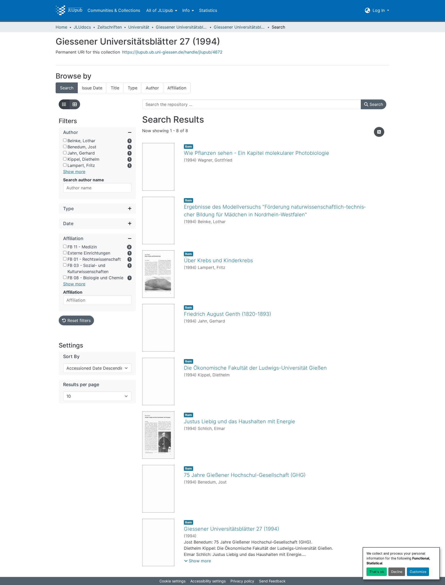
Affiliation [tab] (176, 87)
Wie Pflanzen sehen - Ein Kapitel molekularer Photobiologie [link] (256, 153)
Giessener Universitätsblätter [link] (181, 27)
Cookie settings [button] (172, 581)
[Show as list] (64, 104)
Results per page (81, 384)
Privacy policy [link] (242, 581)
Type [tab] (132, 87)
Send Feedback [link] (272, 581)
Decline (396, 572)
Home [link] (61, 27)
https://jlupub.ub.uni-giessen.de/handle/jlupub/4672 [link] (172, 52)
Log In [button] (379, 10)
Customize (418, 572)
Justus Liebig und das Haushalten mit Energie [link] (239, 421)
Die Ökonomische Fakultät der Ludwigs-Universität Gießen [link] (255, 368)
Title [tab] (115, 87)
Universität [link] (138, 27)
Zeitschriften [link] (109, 27)
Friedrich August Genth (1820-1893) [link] (227, 314)
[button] (69, 10)
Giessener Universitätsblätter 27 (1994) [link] (239, 27)
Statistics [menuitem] (208, 10)
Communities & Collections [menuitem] (114, 10)
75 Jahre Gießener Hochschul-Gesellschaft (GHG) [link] (245, 475)
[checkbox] (64, 140)
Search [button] (375, 104)
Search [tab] (66, 87)
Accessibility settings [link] (208, 581)
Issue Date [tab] (92, 87)
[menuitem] (161, 10)
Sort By (71, 356)
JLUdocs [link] (82, 27)
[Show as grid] (74, 104)
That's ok (376, 572)
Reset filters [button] (78, 320)
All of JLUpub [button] (159, 10)
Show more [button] (74, 171)
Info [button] (186, 10)
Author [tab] (152, 87)
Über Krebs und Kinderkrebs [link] (218, 260)
